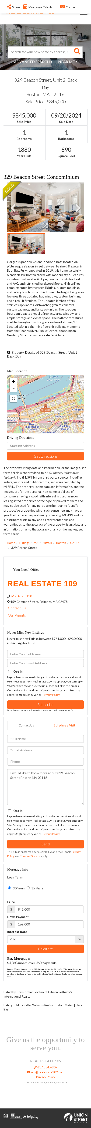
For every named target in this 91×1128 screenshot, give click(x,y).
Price (11, 902)
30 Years (18, 888)
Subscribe (45, 704)
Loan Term (14, 877)
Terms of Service (30, 856)
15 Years (37, 888)
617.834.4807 (47, 1067)
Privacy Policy (51, 694)
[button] (77, 52)
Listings (24, 543)
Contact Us (17, 608)
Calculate (45, 948)
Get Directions (45, 456)
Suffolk (47, 543)
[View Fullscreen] (13, 398)
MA (36, 543)
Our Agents (17, 615)
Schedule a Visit (64, 725)
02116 (75, 543)
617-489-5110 (21, 596)
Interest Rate (17, 932)
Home (11, 543)
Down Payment (18, 917)
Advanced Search (32, 61)
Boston (61, 543)
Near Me (66, 61)
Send (46, 844)
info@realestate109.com (47, 1072)
